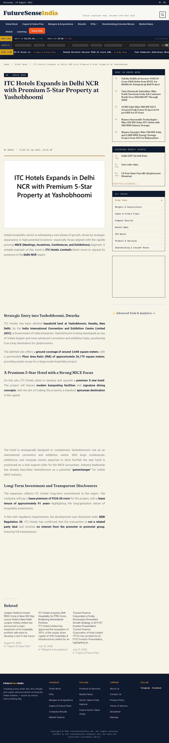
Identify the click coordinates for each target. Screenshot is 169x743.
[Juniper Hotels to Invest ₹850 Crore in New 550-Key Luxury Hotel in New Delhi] (21, 631)
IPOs (93, 24)
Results (82, 24)
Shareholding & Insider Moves (118, 24)
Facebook (156, 688)
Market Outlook (57, 717)
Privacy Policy (117, 700)
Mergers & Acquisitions (60, 24)
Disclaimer (115, 711)
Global (9, 31)
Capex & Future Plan (33, 24)
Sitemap (114, 717)
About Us (114, 688)
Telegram (145, 688)
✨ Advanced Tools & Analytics (133, 313)
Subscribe (37, 30)
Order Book (12, 24)
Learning (22, 31)
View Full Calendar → (125, 184)
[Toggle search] (162, 15)
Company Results (58, 711)
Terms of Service (119, 705)
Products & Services (89, 688)
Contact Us (115, 694)
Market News (146, 24)
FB (164, 2)
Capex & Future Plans (60, 705)
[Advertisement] (54, 125)
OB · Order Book (16, 75)
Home (6, 64)
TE (160, 2)
